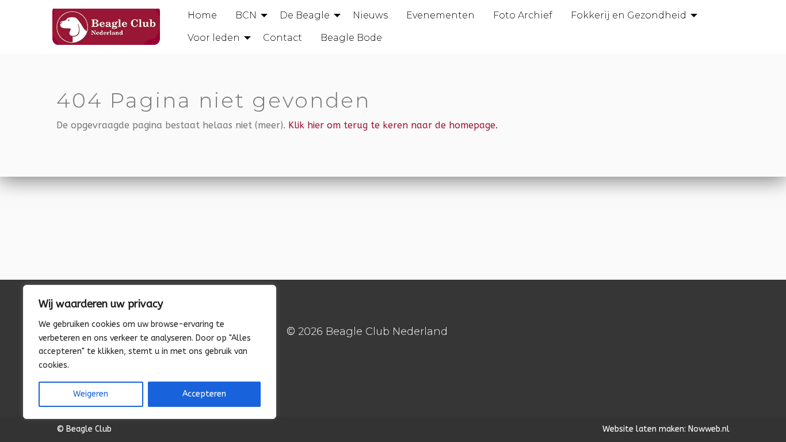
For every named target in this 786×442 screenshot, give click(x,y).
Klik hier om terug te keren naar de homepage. (393, 125)
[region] (149, 352)
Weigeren (90, 394)
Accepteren (204, 394)
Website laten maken (643, 429)
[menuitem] (202, 15)
